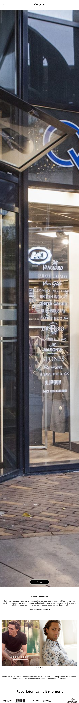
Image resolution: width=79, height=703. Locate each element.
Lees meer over (39, 610)
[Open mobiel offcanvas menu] (76, 5)
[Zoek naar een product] (3, 5)
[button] (4, 643)
